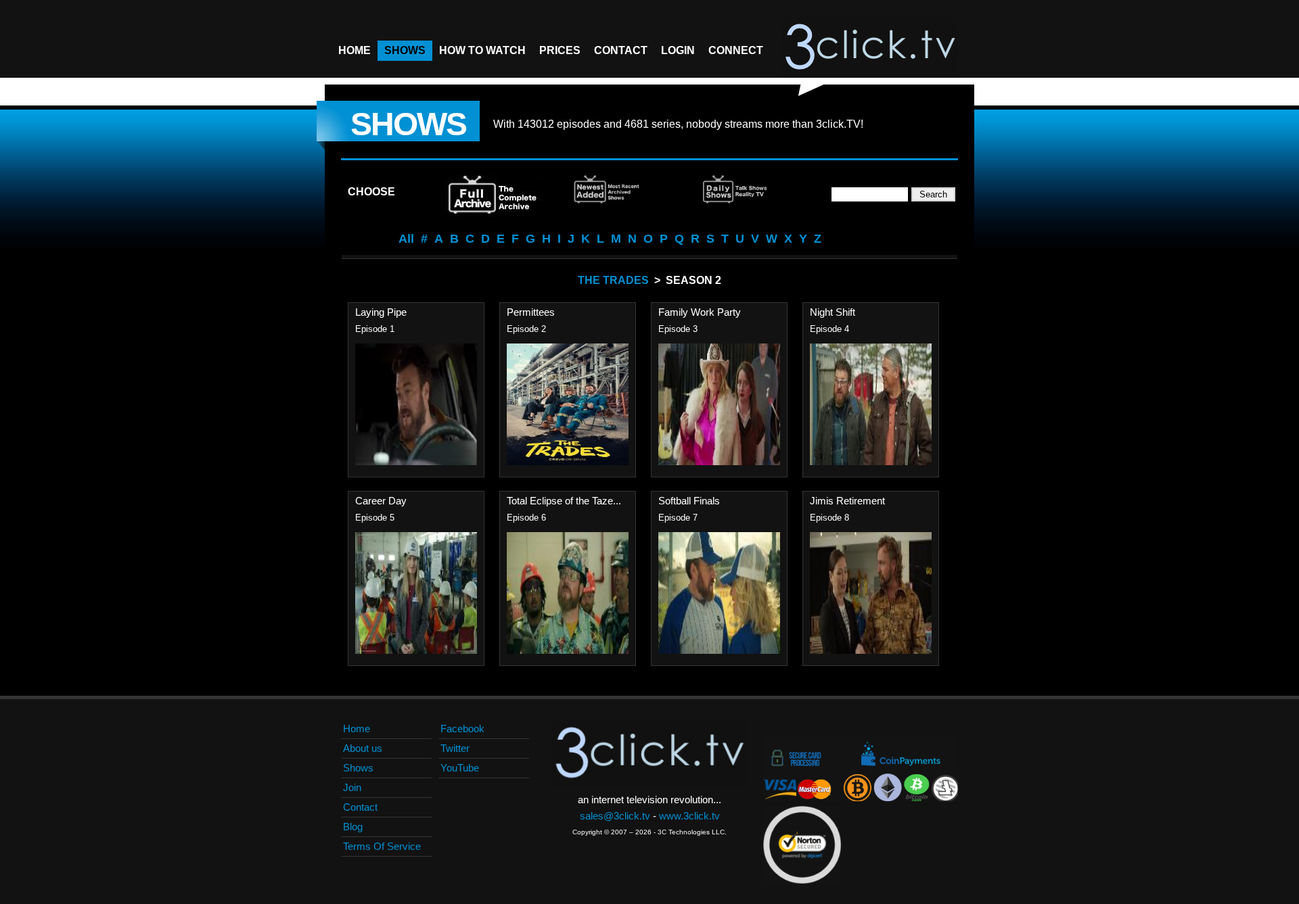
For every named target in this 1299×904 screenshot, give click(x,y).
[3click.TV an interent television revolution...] (870, 47)
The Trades (613, 280)
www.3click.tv (689, 816)
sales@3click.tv (615, 816)
